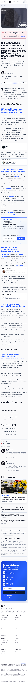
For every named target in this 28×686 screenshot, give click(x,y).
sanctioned (9, 188)
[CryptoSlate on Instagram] (21, 611)
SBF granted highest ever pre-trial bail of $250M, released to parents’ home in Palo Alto (11, 111)
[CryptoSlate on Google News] (6, 611)
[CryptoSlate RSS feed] (24, 611)
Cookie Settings (11, 683)
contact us (23, 36)
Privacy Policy (10, 664)
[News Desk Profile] (3, 73)
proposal (16, 176)
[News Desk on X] (6, 457)
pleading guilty (20, 265)
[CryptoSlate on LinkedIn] (17, 611)
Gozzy (3, 176)
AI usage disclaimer (8, 534)
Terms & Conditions (21, 681)
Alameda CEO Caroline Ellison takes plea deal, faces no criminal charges (10, 249)
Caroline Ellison (6, 254)
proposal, (11, 196)
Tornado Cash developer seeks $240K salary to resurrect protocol (13, 170)
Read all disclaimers (18, 676)
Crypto (5, 40)
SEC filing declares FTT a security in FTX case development (13, 305)
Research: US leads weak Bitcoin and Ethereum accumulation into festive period (12, 356)
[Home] (1, 6)
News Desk (10, 72)
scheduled (10, 212)
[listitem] (2, 443)
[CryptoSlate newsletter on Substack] (10, 611)
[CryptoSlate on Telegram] (13, 611)
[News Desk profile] (3, 451)
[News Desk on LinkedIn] (8, 457)
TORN (13, 214)
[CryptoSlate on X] (2, 611)
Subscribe (14, 592)
